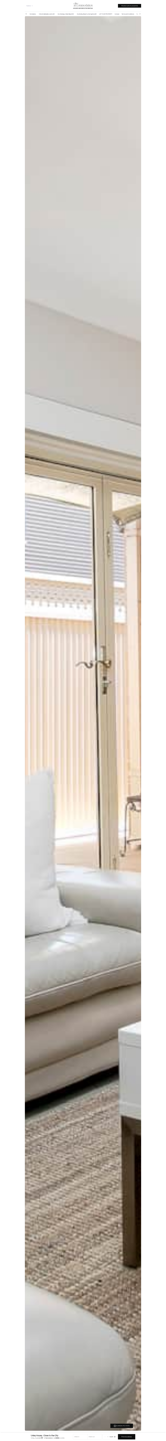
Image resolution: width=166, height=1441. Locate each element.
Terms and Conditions (128, 14)
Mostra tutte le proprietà (129, 6)
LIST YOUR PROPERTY (105, 14)
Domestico (33, 14)
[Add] (115, 1437)
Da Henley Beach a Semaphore (86, 14)
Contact (117, 14)
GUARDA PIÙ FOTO (123, 1426)
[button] (26, 14)
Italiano (28, 6)
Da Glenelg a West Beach (65, 14)
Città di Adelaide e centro (46, 14)
